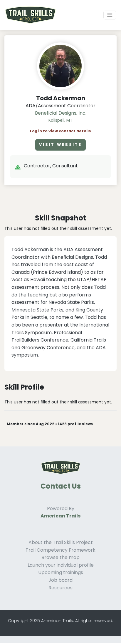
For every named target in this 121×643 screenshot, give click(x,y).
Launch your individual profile (61, 565)
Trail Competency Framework (60, 550)
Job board (60, 580)
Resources (60, 587)
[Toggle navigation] (109, 15)
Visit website (60, 144)
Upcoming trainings (60, 572)
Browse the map (60, 557)
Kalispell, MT (60, 120)
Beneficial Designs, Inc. (60, 113)
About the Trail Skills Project (60, 542)
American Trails (60, 515)
